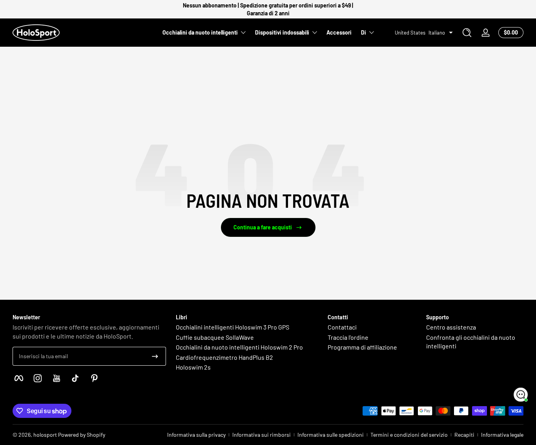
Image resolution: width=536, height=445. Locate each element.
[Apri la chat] (521, 395)
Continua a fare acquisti (262, 227)
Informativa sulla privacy (196, 434)
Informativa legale (502, 434)
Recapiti (464, 434)
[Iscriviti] (155, 356)
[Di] (467, 32)
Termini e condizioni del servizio (409, 434)
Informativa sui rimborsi (261, 434)
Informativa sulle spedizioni (330, 434)
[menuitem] (245, 327)
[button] (467, 32)
